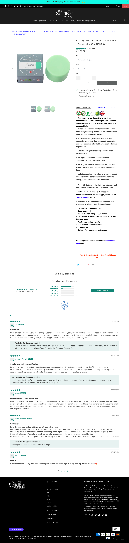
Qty (77, 73)
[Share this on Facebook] (83, 265)
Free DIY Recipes (52, 510)
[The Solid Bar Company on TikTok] (14, 6)
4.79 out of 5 (31, 289)
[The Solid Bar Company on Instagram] (8, 6)
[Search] (124, 20)
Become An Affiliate (52, 489)
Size (77, 64)
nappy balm (104, 499)
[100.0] (64, 305)
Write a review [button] (102, 290)
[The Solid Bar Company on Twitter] (17, 6)
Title (77, 56)
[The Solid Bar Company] (64, 13)
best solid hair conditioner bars (102, 497)
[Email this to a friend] (93, 265)
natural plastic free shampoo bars (98, 506)
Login (119, 6)
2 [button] (61, 471)
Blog (48, 492)
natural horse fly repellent (92, 501)
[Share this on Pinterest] (88, 265)
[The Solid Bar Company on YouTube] (20, 6)
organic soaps (113, 499)
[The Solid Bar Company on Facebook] (5, 6)
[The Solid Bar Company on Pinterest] (11, 6)
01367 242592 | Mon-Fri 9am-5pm (33, 6)
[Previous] (13, 68)
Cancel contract (118, 539)
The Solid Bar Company (20, 536)
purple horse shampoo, (107, 501)
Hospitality (50, 518)
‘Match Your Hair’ (83, 197)
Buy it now (107, 83)
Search (49, 486)
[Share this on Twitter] (78, 265)
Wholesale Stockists (52, 523)
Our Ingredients (52, 514)
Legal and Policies (53, 506)
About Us (49, 499)
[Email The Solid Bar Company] (2, 6)
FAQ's (48, 496)
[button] (43, 20)
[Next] (72, 68)
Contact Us (50, 503)
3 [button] (64, 471)
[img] (15, 322)
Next (114, 31)
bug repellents (96, 499)
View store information (86, 96)
